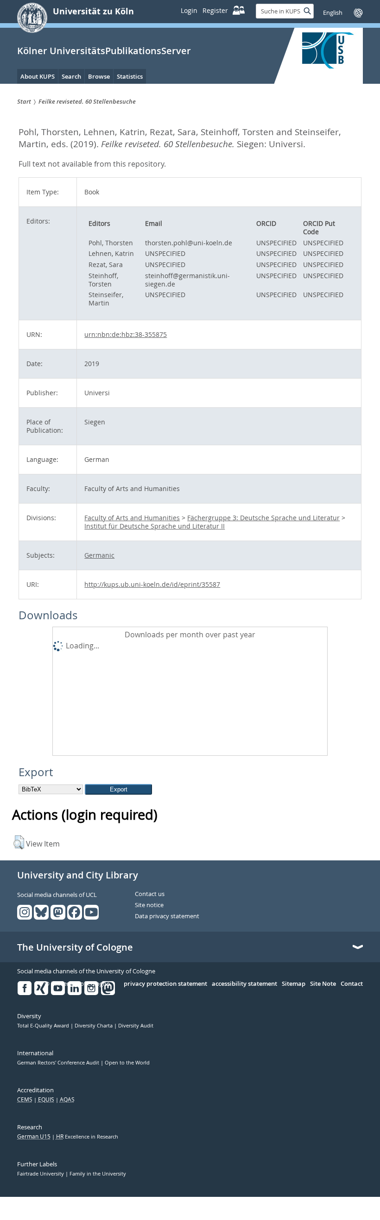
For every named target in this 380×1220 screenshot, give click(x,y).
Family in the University (98, 1173)
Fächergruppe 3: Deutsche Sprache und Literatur (263, 517)
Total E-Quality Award (43, 1025)
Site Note (323, 984)
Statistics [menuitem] (130, 76)
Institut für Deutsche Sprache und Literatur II (154, 526)
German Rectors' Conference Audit (59, 1062)
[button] (18, 842)
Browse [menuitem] (99, 76)
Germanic (99, 555)
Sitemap (293, 984)
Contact (352, 984)
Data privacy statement (167, 916)
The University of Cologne (75, 947)
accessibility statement (244, 984)
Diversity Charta (94, 1025)
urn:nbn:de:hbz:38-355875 (125, 334)
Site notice (149, 905)
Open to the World (127, 1062)
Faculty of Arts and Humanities (132, 517)
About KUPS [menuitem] (37, 76)
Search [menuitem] (71, 76)
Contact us (150, 894)
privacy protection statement (165, 984)
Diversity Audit (135, 1025)
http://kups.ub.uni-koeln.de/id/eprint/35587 (152, 584)
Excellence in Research (87, 1136)
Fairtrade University (41, 1173)
